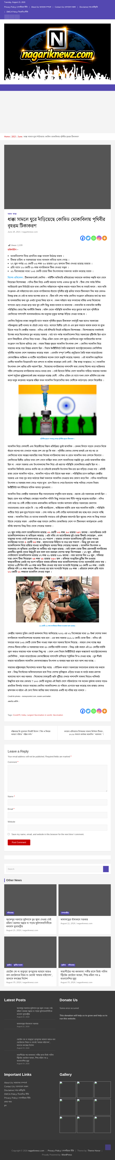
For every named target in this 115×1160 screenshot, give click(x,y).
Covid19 (16, 715)
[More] (104, 238)
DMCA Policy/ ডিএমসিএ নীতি (17, 12)
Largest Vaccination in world (39, 715)
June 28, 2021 (14, 232)
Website (11, 822)
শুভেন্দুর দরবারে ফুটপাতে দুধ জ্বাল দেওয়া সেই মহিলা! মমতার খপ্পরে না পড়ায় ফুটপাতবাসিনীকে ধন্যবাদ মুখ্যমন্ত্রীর (28, 923)
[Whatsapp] (93, 238)
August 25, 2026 (13, 930)
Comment (13, 762)
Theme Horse (94, 1151)
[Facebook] (82, 238)
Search (106, 869)
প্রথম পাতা (8, 1102)
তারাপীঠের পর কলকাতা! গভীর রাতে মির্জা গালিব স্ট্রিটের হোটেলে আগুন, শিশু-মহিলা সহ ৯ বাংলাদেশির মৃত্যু (84, 975)
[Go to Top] (108, 1147)
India (23, 715)
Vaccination (58, 715)
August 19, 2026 (13, 982)
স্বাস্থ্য (15, 214)
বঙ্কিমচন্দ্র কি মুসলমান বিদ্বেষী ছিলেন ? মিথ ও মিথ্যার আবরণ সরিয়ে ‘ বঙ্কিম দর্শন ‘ (30, 733)
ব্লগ (5, 1105)
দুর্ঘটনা (9, 965)
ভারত (10, 214)
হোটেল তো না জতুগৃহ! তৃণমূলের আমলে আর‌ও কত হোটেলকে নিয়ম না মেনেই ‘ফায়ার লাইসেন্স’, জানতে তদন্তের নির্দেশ (29, 975)
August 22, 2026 (68, 923)
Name (11, 796)
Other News (14, 880)
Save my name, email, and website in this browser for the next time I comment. (48, 834)
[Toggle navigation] (7, 87)
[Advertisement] (57, 112)
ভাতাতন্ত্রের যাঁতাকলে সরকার (74, 919)
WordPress (67, 1155)
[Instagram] (99, 238)
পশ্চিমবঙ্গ (10, 913)
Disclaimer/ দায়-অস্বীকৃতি (89, 7)
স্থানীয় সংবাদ (18, 965)
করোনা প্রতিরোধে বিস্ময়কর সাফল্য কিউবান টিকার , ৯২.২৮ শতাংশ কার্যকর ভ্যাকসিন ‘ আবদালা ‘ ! (84, 733)
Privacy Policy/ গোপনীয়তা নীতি (15, 7)
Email (11, 809)
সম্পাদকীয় (65, 913)
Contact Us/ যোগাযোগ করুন (65, 7)
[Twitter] (88, 238)
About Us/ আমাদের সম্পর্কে (41, 7)
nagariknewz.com (30, 232)
